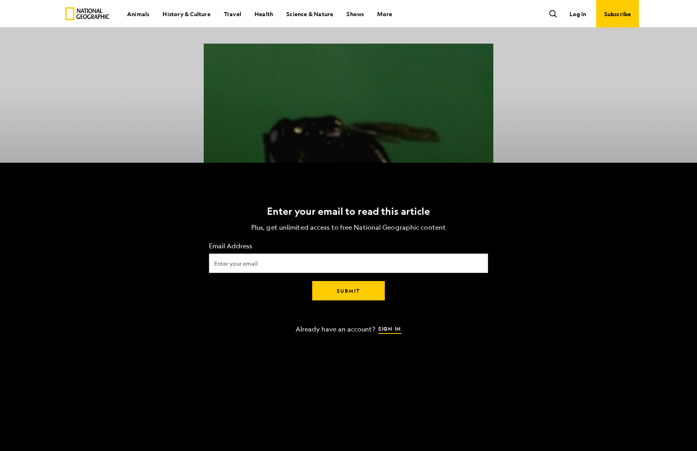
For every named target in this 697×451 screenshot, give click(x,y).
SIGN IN (389, 328)
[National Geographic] (87, 13)
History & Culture (186, 13)
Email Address (230, 246)
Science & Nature (309, 13)
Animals (138, 13)
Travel (232, 13)
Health (264, 13)
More (384, 13)
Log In (578, 13)
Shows (355, 13)
